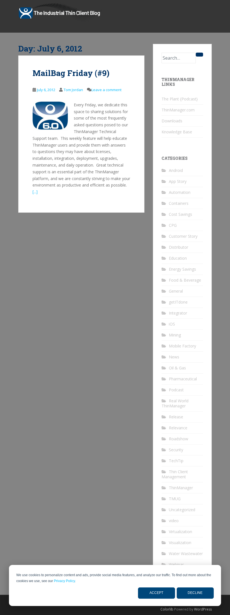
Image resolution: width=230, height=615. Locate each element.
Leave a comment (106, 89)
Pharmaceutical (183, 378)
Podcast (176, 389)
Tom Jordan (73, 89)
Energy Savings (182, 269)
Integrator (178, 313)
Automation (179, 192)
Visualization (180, 542)
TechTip (176, 460)
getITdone (178, 302)
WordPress (203, 609)
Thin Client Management (175, 474)
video (174, 520)
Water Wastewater (186, 553)
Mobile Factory (182, 346)
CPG (173, 225)
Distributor (178, 247)
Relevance (178, 427)
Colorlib (166, 609)
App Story (178, 181)
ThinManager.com (178, 110)
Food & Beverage (185, 280)
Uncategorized (182, 509)
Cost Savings (180, 214)
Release (176, 416)
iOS (172, 324)
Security (176, 449)
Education (178, 258)
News (174, 357)
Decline (195, 593)
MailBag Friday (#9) (71, 73)
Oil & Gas (177, 368)
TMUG (175, 498)
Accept (156, 593)
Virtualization (180, 531)
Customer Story (183, 236)
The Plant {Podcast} (180, 99)
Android (176, 170)
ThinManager (181, 487)
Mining (175, 335)
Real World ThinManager (175, 403)
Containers (178, 203)
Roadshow (178, 438)
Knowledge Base (177, 131)
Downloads (172, 121)
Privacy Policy (64, 581)
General (176, 291)
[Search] (199, 55)
